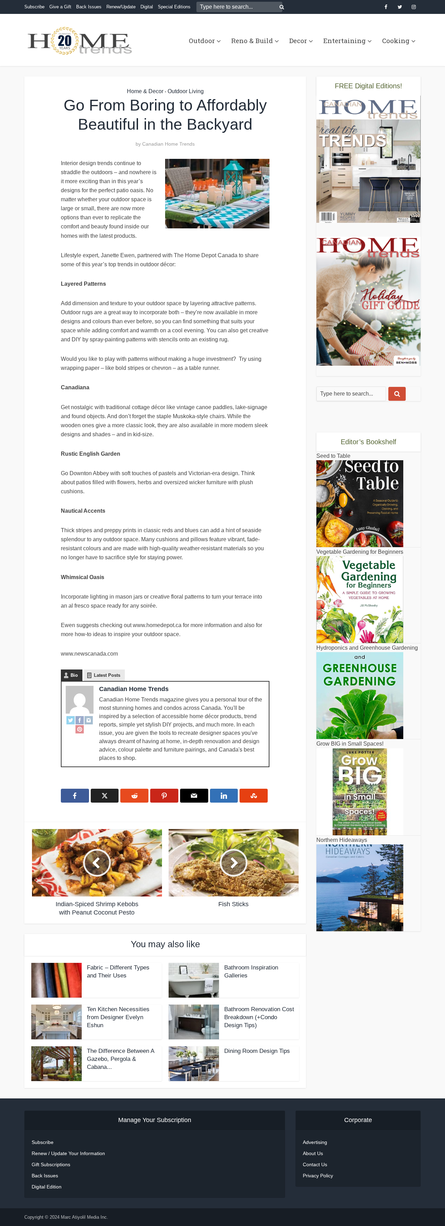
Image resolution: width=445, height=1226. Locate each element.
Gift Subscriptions (51, 1164)
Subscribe (34, 6)
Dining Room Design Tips (257, 1051)
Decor (298, 40)
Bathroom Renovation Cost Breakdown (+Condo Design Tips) (259, 1017)
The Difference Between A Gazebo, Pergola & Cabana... (120, 1059)
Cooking (396, 40)
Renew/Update (121, 6)
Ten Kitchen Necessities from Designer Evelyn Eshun (118, 1017)
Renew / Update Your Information (68, 1153)
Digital (146, 6)
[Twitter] (70, 719)
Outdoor (202, 40)
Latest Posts (107, 675)
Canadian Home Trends (168, 144)
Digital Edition (47, 1187)
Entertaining (344, 40)
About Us (313, 1153)
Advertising (315, 1142)
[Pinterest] (79, 728)
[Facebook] (79, 719)
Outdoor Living (186, 91)
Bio (74, 675)
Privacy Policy (318, 1175)
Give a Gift (60, 6)
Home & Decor (145, 91)
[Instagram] (88, 719)
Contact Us (315, 1164)
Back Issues (89, 6)
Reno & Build (252, 40)
